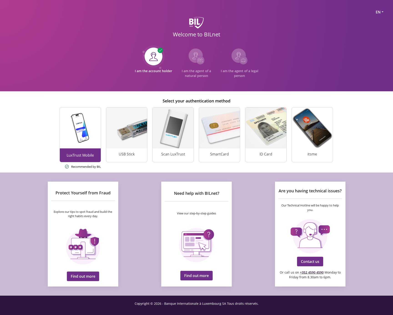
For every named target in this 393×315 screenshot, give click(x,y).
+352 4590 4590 (312, 272)
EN (378, 12)
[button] (83, 276)
